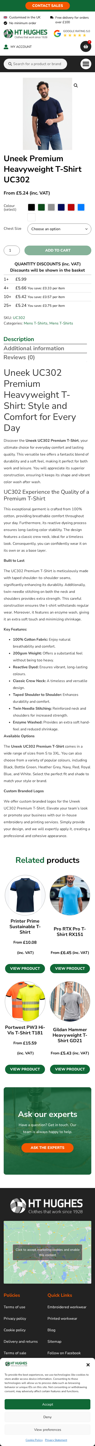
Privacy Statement (56, 1440)
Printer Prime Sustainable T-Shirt (25, 926)
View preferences (47, 1429)
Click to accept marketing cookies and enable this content (48, 1252)
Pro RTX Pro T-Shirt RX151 (70, 932)
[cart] (85, 46)
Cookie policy (15, 1330)
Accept (47, 1404)
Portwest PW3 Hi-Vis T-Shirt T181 (25, 1030)
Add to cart (58, 250)
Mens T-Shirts (36, 323)
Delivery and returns (21, 1341)
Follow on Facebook (64, 1353)
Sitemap (54, 1341)
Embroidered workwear (67, 1307)
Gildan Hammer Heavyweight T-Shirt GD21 (70, 1035)
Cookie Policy (34, 1440)
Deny (47, 1417)
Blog (51, 1330)
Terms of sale (15, 1353)
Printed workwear (62, 1318)
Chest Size (12, 228)
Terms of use (14, 1307)
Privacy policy (15, 1318)
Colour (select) (10, 207)
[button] (88, 1365)
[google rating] (72, 33)
